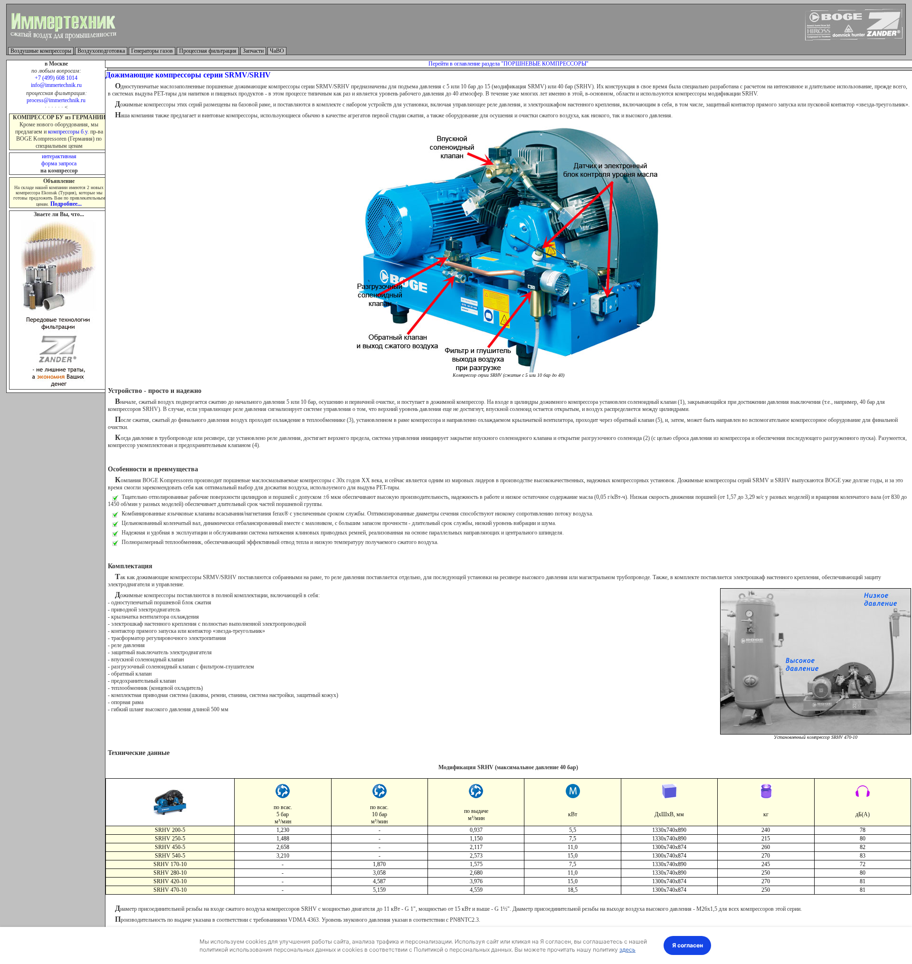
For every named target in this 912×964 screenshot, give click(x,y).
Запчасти (253, 51)
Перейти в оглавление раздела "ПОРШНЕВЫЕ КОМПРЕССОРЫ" (508, 63)
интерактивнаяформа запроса (58, 160)
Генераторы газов (152, 51)
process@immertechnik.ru (56, 100)
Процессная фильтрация (208, 51)
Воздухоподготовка (101, 51)
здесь (627, 949)
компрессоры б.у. (68, 131)
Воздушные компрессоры (40, 51)
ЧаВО (277, 51)
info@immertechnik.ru (56, 85)
